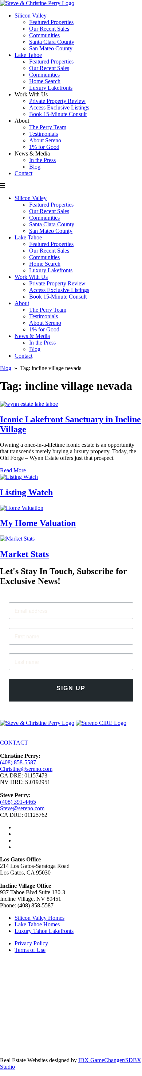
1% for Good (44, 147)
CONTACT (14, 742)
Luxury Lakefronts (50, 88)
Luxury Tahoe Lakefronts (44, 931)
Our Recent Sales (49, 29)
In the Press (42, 160)
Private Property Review (57, 101)
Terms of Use (30, 950)
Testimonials (43, 134)
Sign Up (71, 688)
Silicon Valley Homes (39, 918)
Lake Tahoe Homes (37, 924)
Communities (44, 35)
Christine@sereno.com (26, 769)
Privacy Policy (31, 943)
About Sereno (45, 140)
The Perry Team (47, 127)
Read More (13, 470)
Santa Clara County (51, 42)
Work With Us (31, 277)
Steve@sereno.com (22, 808)
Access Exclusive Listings (59, 107)
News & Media (32, 336)
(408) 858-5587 (18, 762)
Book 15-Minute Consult (58, 114)
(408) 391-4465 (18, 802)
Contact (23, 173)
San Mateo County (50, 48)
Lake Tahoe (28, 55)
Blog (34, 167)
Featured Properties (51, 22)
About (22, 303)
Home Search (44, 81)
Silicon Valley (31, 15)
